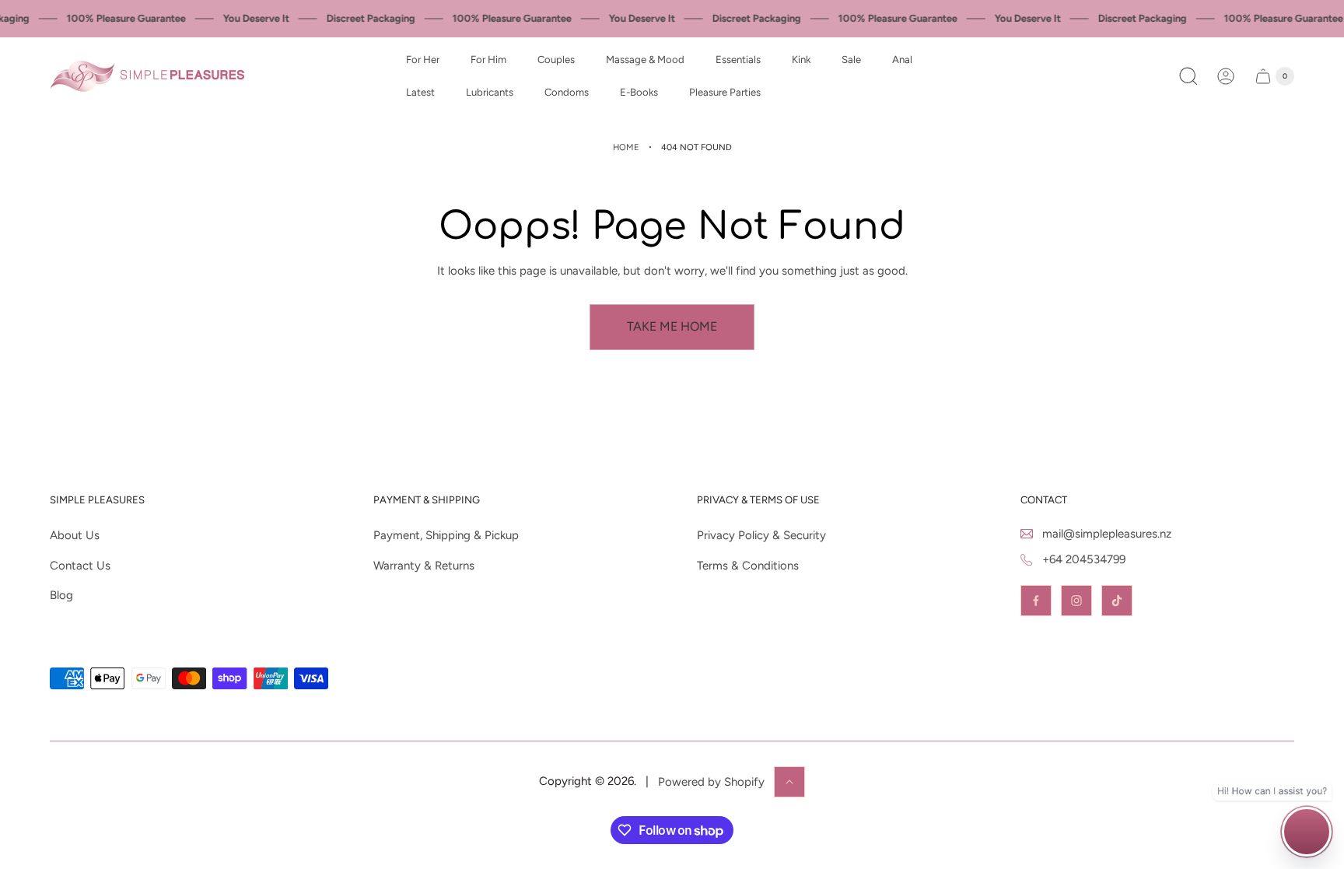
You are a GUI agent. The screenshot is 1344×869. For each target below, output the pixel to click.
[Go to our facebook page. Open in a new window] (1036, 600)
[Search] (1188, 76)
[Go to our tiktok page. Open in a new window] (1116, 600)
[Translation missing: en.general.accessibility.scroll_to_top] (789, 781)
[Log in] (1226, 76)
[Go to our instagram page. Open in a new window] (1076, 600)
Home (626, 147)
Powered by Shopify (711, 782)
